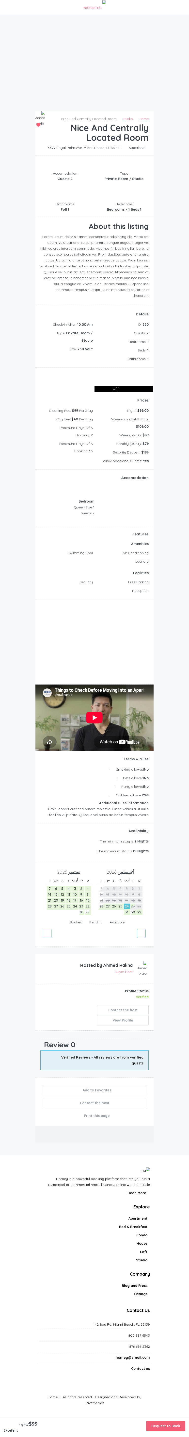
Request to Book (165, 1426)
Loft (143, 1252)
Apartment (137, 1218)
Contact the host (123, 1010)
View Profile (123, 1020)
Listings (140, 1294)
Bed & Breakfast (133, 1227)
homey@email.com (133, 1357)
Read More (137, 1193)
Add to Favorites (96, 1090)
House (142, 1243)
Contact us (140, 1368)
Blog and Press (134, 1285)
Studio (141, 1260)
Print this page (96, 1115)
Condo (141, 1235)
